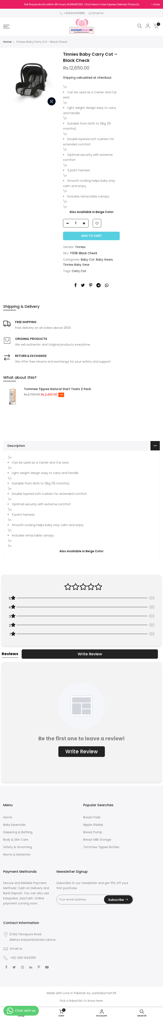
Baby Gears (104, 259)
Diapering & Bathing (17, 832)
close (156, 4)
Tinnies (80, 247)
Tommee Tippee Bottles (101, 847)
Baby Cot (87, 259)
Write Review (90, 654)
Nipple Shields (93, 825)
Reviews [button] (10, 653)
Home (7, 42)
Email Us (98, 13)
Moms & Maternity (17, 854)
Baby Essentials (14, 825)
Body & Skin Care (15, 839)
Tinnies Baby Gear (76, 265)
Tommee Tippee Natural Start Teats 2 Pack (57, 389)
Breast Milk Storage (97, 839)
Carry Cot (79, 271)
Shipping (69, 77)
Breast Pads (91, 817)
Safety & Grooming (17, 847)
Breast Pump (92, 832)
